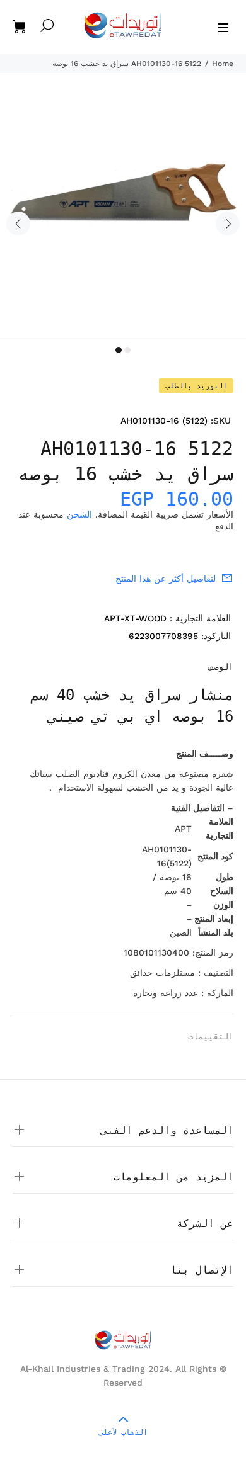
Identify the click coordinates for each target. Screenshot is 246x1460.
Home (222, 63)
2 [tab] (127, 350)
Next (228, 223)
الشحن (79, 514)
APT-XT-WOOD (135, 618)
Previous (18, 223)
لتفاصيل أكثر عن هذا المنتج (165, 579)
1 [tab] (118, 350)
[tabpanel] (123, 216)
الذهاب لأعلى (123, 1432)
